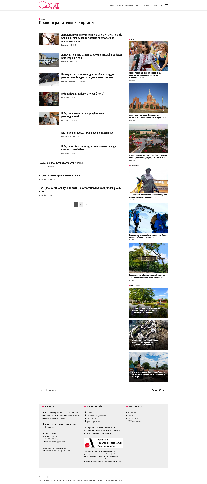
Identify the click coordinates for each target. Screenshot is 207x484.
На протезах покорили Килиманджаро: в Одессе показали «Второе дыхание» (148, 236)
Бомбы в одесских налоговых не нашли (61, 163)
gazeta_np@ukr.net (94, 422)
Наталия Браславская (68, 81)
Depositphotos (133, 418)
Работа (130, 415)
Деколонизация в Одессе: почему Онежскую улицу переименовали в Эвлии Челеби (147, 276)
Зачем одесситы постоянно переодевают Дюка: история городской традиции (148, 196)
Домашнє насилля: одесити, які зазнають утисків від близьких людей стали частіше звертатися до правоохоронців (91, 38)
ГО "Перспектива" (134, 421)
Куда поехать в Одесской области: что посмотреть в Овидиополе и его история (145, 116)
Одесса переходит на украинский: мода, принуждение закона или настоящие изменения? (145, 75)
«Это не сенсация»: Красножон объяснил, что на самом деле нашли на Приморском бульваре (148, 374)
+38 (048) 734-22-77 (51, 439)
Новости (112, 5)
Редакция (64, 45)
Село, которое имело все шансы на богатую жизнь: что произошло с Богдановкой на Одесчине (146, 310)
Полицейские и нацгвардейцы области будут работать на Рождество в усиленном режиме (87, 75)
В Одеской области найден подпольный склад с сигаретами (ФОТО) (88, 148)
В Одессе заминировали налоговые (59, 175)
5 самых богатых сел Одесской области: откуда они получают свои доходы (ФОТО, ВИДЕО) (148, 156)
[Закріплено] (166, 5)
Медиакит (90, 413)
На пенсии (132, 413)
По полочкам (129, 5)
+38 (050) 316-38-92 (93, 419)
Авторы (52, 390)
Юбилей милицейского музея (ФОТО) (82, 93)
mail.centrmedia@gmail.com (55, 442)
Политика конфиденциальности (48, 477)
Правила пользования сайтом (82, 477)
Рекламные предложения (96, 416)
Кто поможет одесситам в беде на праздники (87, 132)
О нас (155, 5)
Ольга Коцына (66, 137)
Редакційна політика (66, 477)
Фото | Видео (146, 5)
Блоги (137, 5)
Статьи (119, 5)
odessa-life (65, 97)
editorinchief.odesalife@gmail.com (57, 451)
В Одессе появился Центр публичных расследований (82, 115)
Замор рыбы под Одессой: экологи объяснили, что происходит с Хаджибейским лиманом (145, 342)
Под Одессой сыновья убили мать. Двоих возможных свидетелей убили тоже (80, 189)
